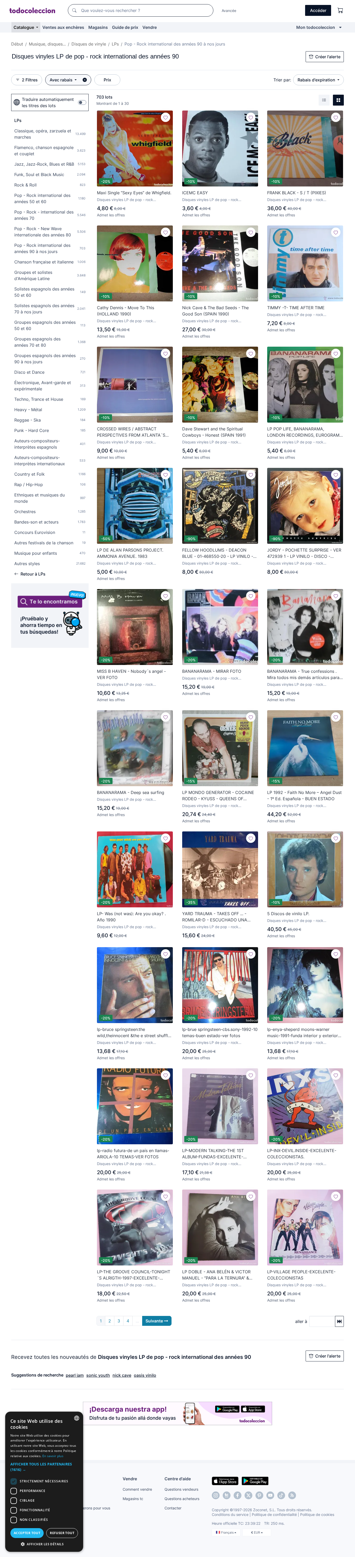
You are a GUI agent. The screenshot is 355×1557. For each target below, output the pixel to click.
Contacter (173, 1508)
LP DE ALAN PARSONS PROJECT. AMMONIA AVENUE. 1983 (130, 553)
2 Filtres (30, 79)
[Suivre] (165, 117)
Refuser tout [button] (62, 1533)
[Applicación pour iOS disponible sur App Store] (225, 1480)
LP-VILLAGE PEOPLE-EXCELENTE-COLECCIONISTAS (301, 1275)
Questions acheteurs (182, 1498)
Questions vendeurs (181, 1489)
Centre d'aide (178, 1478)
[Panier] (340, 10)
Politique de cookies (317, 1514)
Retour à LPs (33, 574)
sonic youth (98, 1375)
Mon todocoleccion (315, 27)
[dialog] (44, 1482)
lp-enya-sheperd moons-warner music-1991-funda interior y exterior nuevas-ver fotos (302, 1033)
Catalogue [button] (24, 27)
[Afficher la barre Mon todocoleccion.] (340, 27)
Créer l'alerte (327, 56)
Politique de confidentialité (274, 1514)
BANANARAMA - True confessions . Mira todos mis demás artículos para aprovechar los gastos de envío (303, 675)
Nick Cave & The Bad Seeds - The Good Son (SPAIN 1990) (215, 310)
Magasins (98, 27)
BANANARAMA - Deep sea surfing (130, 792)
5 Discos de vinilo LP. (288, 913)
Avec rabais (62, 79)
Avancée (229, 10)
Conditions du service (230, 1514)
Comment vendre (137, 1489)
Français (227, 1532)
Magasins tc (133, 1498)
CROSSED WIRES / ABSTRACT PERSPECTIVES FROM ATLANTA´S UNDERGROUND (131, 432)
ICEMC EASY (195, 192)
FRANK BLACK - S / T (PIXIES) (296, 192)
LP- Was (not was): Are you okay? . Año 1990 (131, 916)
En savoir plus (52, 1456)
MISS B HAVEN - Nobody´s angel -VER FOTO (131, 674)
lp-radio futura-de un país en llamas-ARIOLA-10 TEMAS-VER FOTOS (133, 1153)
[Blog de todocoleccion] (292, 1495)
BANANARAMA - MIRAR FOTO (211, 671)
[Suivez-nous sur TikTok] (281, 1495)
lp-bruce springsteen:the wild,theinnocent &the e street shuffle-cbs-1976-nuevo (134, 1033)
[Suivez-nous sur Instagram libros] (227, 1495)
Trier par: (282, 79)
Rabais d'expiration (317, 79)
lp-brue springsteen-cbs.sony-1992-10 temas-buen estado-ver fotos (220, 1032)
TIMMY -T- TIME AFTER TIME (296, 307)
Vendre (149, 27)
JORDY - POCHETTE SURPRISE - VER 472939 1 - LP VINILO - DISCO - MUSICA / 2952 (304, 553)
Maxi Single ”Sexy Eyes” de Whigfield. (134, 192)
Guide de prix (125, 27)
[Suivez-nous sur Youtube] (270, 1495)
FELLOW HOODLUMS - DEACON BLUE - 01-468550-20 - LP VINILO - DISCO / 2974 (217, 553)
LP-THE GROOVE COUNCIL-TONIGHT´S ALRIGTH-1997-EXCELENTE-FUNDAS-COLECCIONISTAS (133, 1275)
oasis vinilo (145, 1375)
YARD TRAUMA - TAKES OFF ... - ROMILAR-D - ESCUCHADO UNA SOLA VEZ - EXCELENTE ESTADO (215, 917)
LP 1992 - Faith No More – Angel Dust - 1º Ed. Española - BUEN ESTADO (304, 795)
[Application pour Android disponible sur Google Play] (255, 1480)
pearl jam (75, 1375)
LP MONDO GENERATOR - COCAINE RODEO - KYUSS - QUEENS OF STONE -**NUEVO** (218, 796)
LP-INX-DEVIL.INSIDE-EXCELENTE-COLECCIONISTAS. (301, 1153)
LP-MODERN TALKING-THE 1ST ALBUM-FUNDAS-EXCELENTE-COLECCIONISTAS (213, 1154)
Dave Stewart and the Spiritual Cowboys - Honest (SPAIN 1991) (214, 432)
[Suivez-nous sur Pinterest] (259, 1495)
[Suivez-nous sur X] (248, 1495)
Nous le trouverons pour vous (85, 1508)
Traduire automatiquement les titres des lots (48, 102)
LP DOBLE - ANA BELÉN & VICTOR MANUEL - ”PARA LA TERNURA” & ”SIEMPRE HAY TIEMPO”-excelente (216, 1275)
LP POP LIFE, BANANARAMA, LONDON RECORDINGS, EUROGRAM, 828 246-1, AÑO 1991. (303, 432)
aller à (301, 1321)
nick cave (122, 1375)
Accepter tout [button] (27, 1533)
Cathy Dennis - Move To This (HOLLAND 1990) (125, 310)
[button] (44, 1466)
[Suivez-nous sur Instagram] (216, 1495)
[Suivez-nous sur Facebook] (237, 1495)
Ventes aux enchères (63, 27)
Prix (107, 79)
